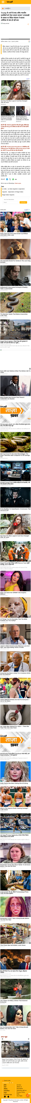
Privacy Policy (21, 1092)
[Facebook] (28, 29)
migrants (4, 192)
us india (4, 189)
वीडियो (5, 1089)
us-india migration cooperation (16, 189)
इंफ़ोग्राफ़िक (7, 1090)
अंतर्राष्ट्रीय (7, 8)
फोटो (5, 1087)
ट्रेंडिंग (5, 1085)
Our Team (19, 1096)
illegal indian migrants (8, 195)
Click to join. (17, 183)
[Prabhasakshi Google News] (29, 41)
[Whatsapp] (13, 180)
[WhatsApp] (28, 35)
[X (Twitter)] (28, 32)
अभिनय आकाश (4, 41)
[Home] (3, 8)
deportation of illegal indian (15, 192)
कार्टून (5, 1092)
